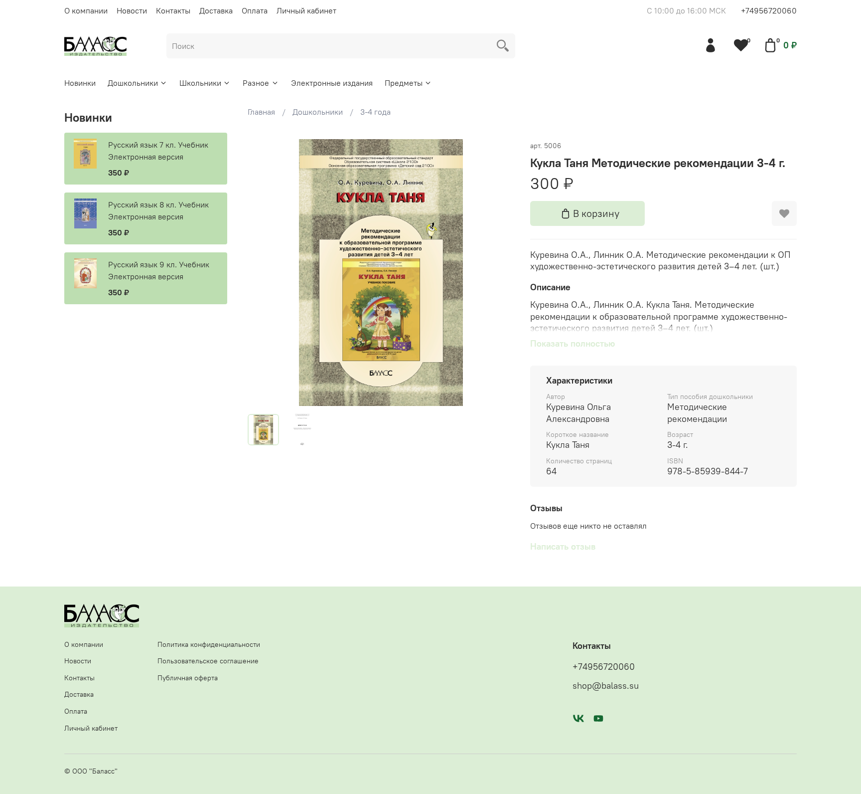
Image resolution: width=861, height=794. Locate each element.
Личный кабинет (306, 10)
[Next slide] (498, 273)
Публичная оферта (187, 677)
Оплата (255, 10)
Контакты (173, 10)
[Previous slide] (264, 273)
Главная (261, 112)
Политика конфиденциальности (208, 644)
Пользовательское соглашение (208, 660)
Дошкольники (133, 83)
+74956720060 (769, 10)
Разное (256, 83)
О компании (86, 10)
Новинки (80, 83)
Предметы (404, 83)
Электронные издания (332, 83)
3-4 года (375, 112)
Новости (132, 10)
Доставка (216, 10)
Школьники (200, 83)
